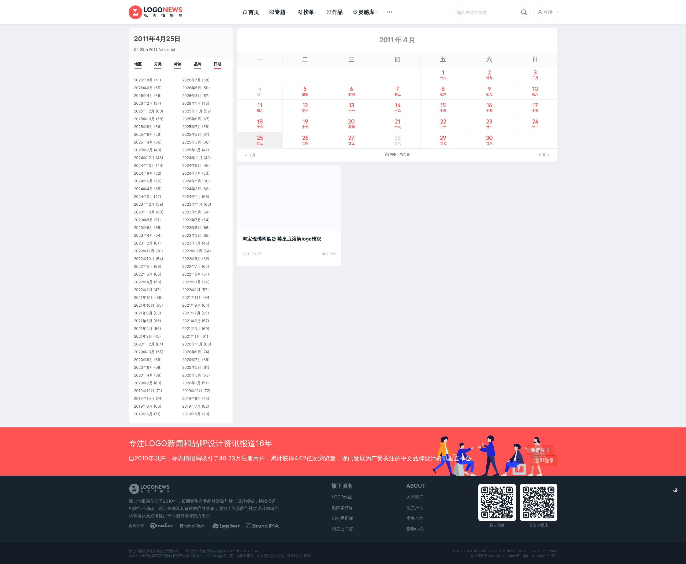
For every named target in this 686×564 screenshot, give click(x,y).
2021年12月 (144, 297)
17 (535, 107)
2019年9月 (191, 398)
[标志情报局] (155, 12)
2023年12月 (144, 204)
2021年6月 (143, 320)
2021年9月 (191, 305)
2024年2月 (143, 196)
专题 (280, 12)
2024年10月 (144, 165)
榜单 (308, 12)
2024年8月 (143, 173)
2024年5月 (191, 181)
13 (351, 107)
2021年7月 (191, 313)
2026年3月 (191, 95)
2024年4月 (143, 188)
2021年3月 (191, 328)
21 (397, 123)
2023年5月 (191, 227)
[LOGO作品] (230, 526)
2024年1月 (191, 196)
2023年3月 (191, 235)
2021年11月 (192, 297)
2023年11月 (192, 204)
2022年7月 (191, 266)
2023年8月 (143, 219)
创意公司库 (342, 529)
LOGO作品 (342, 496)
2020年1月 (191, 383)
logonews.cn (509, 551)
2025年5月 (191, 134)
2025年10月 (144, 118)
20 (351, 123)
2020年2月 (143, 383)
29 (443, 140)
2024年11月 (192, 157)
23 (489, 123)
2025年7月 (191, 126)
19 (305, 123)
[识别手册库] (263, 526)
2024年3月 (191, 188)
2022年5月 (191, 274)
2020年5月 (191, 367)
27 (351, 140)
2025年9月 (191, 118)
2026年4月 (143, 95)
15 (443, 107)
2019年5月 (191, 414)
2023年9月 (191, 212)
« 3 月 (250, 155)
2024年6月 (143, 181)
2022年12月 (144, 251)
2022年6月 (143, 274)
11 (260, 107)
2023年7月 (191, 219)
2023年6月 (143, 227)
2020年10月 (144, 351)
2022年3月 (191, 282)
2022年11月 (192, 251)
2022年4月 (143, 282)
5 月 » (544, 155)
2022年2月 (143, 289)
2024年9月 (191, 165)
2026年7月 (191, 80)
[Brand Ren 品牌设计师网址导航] (198, 526)
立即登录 (544, 460)
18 (260, 123)
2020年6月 (143, 367)
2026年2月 (143, 103)
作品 (337, 12)
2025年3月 (191, 142)
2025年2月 (143, 150)
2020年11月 (192, 344)
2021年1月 (191, 336)
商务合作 (415, 518)
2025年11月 (192, 111)
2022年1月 (191, 289)
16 (489, 107)
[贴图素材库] (166, 526)
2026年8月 (143, 80)
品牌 (198, 64)
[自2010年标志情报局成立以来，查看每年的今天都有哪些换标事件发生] (397, 155)
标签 (177, 64)
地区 (138, 64)
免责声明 (415, 507)
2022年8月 (143, 266)
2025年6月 (143, 134)
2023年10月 (144, 212)
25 (260, 140)
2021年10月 (144, 305)
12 (305, 107)
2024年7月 (191, 173)
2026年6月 (143, 87)
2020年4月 (143, 375)
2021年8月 (143, 313)
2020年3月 (191, 375)
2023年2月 (143, 243)
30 (489, 140)
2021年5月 (191, 320)
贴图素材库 (342, 507)
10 (535, 91)
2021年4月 (143, 328)
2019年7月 (191, 406)
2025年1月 (191, 150)
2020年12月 (144, 344)
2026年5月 (191, 87)
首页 (253, 12)
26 (305, 140)
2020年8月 (143, 359)
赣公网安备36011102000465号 (495, 556)
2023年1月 (191, 243)
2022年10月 (144, 258)
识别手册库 (342, 518)
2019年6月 (143, 414)
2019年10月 (144, 398)
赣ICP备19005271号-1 (540, 556)
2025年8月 (143, 126)
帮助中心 (415, 529)
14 (397, 107)
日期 (217, 64)
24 (535, 123)
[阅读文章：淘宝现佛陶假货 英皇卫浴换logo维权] (289, 216)
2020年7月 (191, 359)
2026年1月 (191, 103)
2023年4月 (143, 235)
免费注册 (540, 450)
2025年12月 (144, 111)
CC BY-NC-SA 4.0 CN (241, 551)
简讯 (247, 172)
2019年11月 (192, 390)
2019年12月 (144, 390)
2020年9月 (191, 351)
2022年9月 (191, 258)
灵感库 (366, 12)
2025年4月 (143, 142)
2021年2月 (143, 336)
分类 (158, 64)
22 (443, 123)
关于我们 (415, 496)
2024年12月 (144, 157)
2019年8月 (143, 406)
